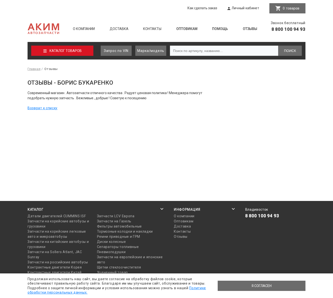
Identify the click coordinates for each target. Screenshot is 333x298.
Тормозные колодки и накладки (125, 231)
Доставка (119, 29)
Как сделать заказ (202, 8)
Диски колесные (111, 242)
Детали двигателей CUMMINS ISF (57, 216)
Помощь (220, 29)
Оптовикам (186, 29)
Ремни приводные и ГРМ (118, 236)
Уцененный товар (112, 272)
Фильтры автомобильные (119, 226)
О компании (84, 29)
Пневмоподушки (111, 252)
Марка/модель (150, 51)
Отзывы (250, 29)
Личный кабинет (245, 8)
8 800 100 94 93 (289, 29)
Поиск (290, 51)
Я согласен (262, 286)
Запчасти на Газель (114, 221)
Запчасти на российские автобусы (58, 262)
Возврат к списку (43, 108)
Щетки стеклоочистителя (119, 267)
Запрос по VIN (116, 51)
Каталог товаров (65, 51)
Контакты (152, 29)
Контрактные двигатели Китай (55, 272)
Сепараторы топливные (118, 247)
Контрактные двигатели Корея (55, 267)
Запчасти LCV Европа (116, 216)
